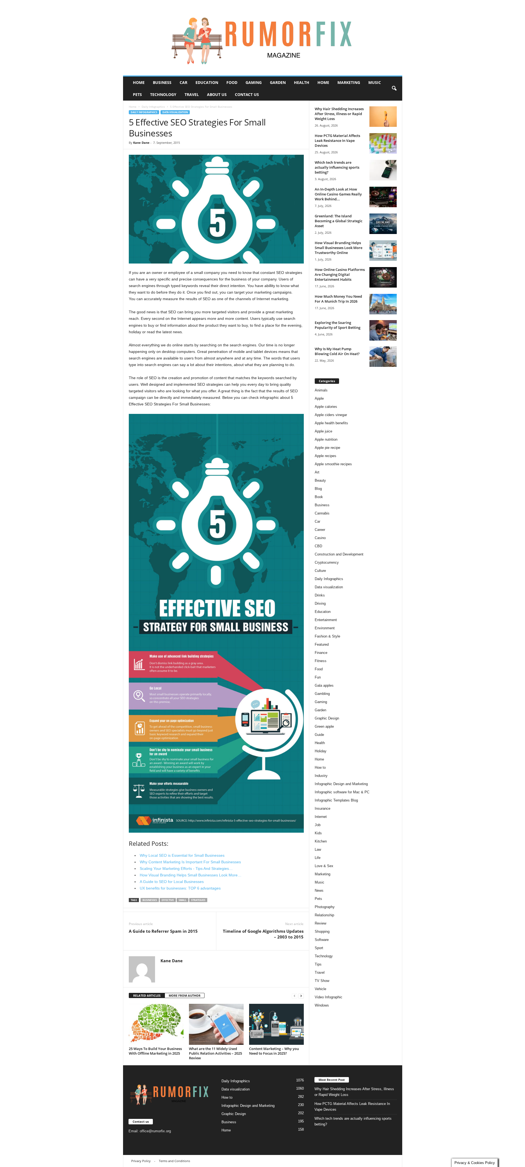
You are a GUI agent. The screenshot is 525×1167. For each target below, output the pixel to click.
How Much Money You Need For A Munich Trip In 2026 (338, 299)
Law (318, 849)
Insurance (322, 808)
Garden (278, 82)
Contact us (247, 94)
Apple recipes (325, 456)
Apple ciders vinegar (331, 415)
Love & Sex (324, 866)
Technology (163, 94)
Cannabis (322, 513)
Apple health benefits (331, 423)
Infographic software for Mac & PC (342, 792)
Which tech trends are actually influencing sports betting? (337, 167)
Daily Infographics (153, 107)
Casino (320, 538)
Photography (325, 907)
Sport (319, 948)
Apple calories (326, 407)
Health (301, 82)
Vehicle (320, 989)
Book (319, 497)
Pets (137, 94)
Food (231, 82)
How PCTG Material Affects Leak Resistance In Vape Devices (337, 140)
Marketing (348, 82)
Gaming (254, 82)
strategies (198, 900)
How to (320, 767)
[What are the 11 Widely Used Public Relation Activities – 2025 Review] (216, 1024)
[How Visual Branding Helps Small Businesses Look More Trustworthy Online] (383, 250)
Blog (318, 489)
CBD (318, 546)
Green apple (324, 726)
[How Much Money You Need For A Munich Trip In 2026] (383, 304)
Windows (322, 1005)
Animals (321, 390)
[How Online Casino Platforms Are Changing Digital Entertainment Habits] (383, 277)
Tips (318, 964)
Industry (321, 776)
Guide (319, 735)
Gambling (322, 694)
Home (139, 82)
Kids (318, 833)
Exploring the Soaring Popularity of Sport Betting (337, 325)
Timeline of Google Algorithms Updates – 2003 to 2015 (263, 934)
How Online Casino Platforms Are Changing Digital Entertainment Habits (340, 274)
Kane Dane (141, 143)
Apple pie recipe (327, 448)
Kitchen (321, 841)
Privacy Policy (141, 1161)
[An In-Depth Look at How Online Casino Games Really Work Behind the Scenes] (383, 197)
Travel (192, 94)
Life (317, 858)
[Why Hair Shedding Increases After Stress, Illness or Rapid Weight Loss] (383, 116)
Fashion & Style (327, 636)
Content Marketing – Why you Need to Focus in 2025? (274, 1051)
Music (374, 82)
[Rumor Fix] (262, 37)
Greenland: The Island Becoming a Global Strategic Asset (338, 220)
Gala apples (324, 685)
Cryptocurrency (327, 562)
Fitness (320, 661)
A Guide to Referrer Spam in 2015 (163, 931)
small (182, 900)
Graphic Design (327, 718)
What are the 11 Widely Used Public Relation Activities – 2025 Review (215, 1053)
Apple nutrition (326, 439)
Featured (322, 644)
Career (320, 530)
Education (207, 82)
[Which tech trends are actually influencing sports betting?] (383, 170)
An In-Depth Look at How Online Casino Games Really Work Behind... (338, 194)
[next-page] (301, 996)
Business (162, 82)
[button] (394, 89)
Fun (318, 677)
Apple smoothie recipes (333, 464)
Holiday (320, 751)
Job (317, 825)
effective (168, 900)
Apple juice (323, 431)
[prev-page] (294, 996)
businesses (149, 900)
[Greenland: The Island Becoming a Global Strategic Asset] (383, 223)
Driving (320, 603)
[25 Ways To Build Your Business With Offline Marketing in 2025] (156, 1024)
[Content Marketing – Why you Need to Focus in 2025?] (276, 1024)
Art (317, 472)
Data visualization (175, 112)
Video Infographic (328, 997)
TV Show (322, 981)
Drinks (320, 595)
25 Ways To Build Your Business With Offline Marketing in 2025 (155, 1051)
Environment (325, 628)
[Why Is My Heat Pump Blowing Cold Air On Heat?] (383, 356)
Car (183, 82)
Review (320, 923)
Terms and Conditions (174, 1161)
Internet (321, 817)
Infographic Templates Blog (336, 800)
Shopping (322, 931)
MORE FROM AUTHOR (184, 995)
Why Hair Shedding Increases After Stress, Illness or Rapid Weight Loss (339, 113)
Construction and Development (339, 554)
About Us (217, 94)
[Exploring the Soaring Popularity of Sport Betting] (383, 330)
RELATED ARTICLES (147, 995)
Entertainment (326, 620)
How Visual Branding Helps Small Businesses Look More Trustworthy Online (338, 247)
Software (322, 940)
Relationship (324, 915)
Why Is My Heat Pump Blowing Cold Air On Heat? (337, 351)
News (319, 890)
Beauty (320, 480)
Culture (320, 571)
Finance (321, 653)
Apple (319, 398)
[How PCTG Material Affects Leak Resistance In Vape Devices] (383, 143)
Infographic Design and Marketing (341, 784)
